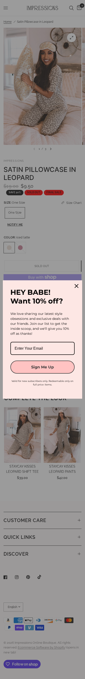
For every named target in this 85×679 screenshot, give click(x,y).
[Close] (76, 286)
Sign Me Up (42, 367)
